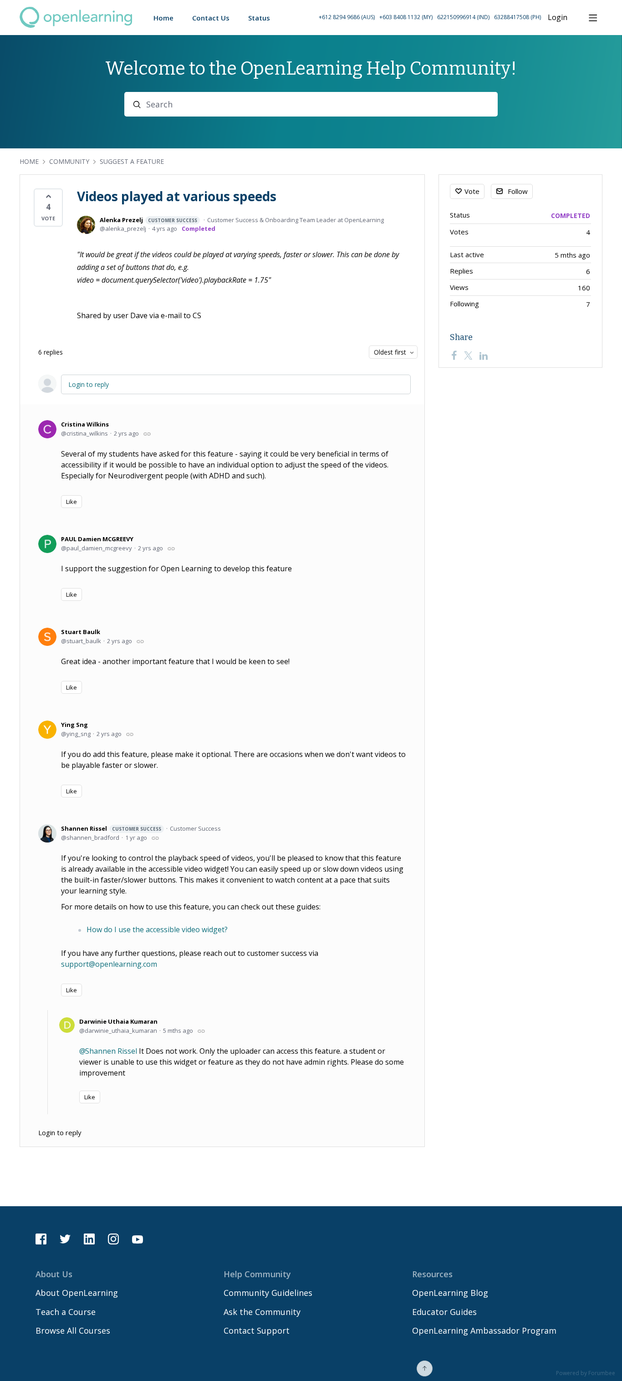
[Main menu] (593, 18)
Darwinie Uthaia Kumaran (118, 1021)
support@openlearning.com (109, 964)
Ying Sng (74, 725)
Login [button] (557, 17)
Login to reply (88, 384)
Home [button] (163, 18)
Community (69, 161)
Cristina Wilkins (85, 424)
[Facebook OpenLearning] (41, 1239)
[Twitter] (468, 355)
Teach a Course (66, 1311)
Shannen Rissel (111, 828)
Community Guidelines (268, 1292)
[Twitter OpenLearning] (65, 1239)
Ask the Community (262, 1311)
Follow (518, 191)
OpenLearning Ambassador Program (484, 1330)
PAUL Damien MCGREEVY (97, 539)
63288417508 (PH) (517, 17)
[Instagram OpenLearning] (113, 1239)
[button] (430, 17)
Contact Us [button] (210, 18)
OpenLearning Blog (450, 1292)
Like (71, 502)
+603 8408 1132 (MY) (406, 17)
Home (29, 161)
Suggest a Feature (132, 161)
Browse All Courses (73, 1330)
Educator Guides (444, 1311)
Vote (471, 191)
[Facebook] (454, 355)
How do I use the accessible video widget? (157, 929)
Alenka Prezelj (148, 220)
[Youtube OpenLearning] (137, 1239)
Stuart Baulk (80, 632)
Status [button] (259, 18)
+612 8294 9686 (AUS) (347, 17)
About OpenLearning (77, 1292)
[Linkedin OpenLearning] (89, 1239)
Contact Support (257, 1330)
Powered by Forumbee (585, 1373)
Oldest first (390, 352)
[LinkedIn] (483, 355)
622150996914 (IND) (463, 17)
